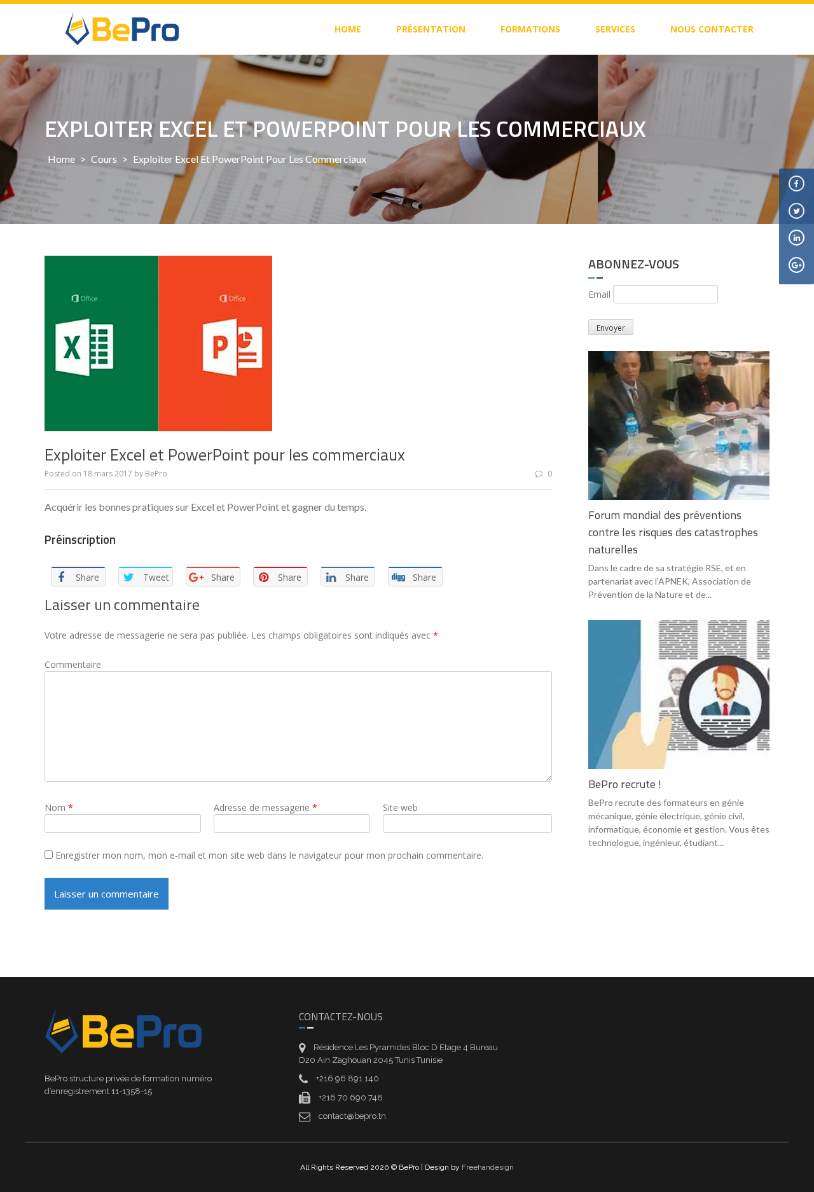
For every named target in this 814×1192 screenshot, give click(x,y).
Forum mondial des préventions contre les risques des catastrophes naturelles (673, 532)
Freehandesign (488, 1167)
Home (61, 159)
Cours (104, 159)
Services (615, 29)
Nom (59, 807)
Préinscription (80, 539)
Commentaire (73, 664)
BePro (156, 473)
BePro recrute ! (624, 784)
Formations (530, 29)
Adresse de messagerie (265, 807)
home (348, 29)
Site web (400, 807)
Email (599, 294)
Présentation (431, 29)
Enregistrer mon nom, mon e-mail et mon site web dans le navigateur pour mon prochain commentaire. (269, 855)
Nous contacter (712, 29)
